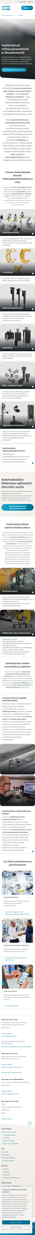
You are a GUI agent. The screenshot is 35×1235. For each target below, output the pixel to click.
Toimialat (6, 1138)
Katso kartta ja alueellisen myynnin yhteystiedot (16, 1047)
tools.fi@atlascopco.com (9, 1036)
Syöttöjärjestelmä (17, 222)
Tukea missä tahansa (10, 991)
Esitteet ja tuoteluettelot (11, 1178)
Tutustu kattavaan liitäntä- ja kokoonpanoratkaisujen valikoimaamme (17, 913)
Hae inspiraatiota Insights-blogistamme (16, 945)
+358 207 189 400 (6, 1034)
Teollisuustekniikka (9, 1135)
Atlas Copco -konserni (10, 1132)
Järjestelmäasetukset (17, 298)
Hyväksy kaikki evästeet (16, 1222)
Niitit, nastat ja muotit (17, 375)
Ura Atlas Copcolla (9, 1141)
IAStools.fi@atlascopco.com (10, 1094)
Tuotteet (6, 1169)
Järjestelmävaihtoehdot (17, 415)
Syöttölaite (17, 338)
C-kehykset (17, 262)
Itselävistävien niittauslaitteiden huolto (17, 454)
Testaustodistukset (9, 1158)
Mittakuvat (6, 1155)
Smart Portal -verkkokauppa (12, 1186)
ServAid (5, 1152)
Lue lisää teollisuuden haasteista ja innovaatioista (15, 959)
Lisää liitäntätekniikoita (11, 897)
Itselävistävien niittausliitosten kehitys (17, 830)
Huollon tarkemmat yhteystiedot (11, 1072)
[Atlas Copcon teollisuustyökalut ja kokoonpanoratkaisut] (15, 15)
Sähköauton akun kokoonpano (17, 623)
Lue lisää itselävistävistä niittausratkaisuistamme (17, 507)
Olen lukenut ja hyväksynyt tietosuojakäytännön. (21, 143)
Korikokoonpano (17, 581)
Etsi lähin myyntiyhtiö (12, 1006)
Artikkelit (6, 1172)
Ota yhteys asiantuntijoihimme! (14, 70)
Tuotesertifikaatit (8, 1161)
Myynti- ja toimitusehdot (10, 1143)
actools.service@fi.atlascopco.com (12, 1067)
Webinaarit (6, 1175)
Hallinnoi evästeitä (16, 1227)
